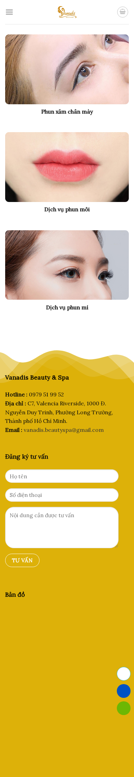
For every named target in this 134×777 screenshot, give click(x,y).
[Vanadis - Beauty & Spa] (67, 12)
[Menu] (9, 11)
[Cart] (122, 12)
